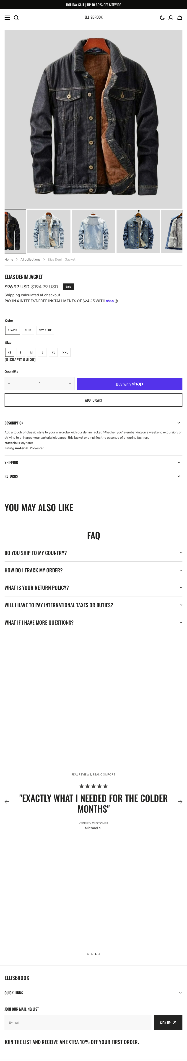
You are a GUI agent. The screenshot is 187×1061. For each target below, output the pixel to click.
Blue (29, 331)
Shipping (12, 295)
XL (55, 354)
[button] (162, 17)
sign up (165, 1022)
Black (14, 331)
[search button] (16, 17)
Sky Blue (47, 331)
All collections (30, 259)
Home (9, 259)
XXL (66, 354)
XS (11, 354)
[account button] (171, 17)
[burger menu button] (7, 17)
